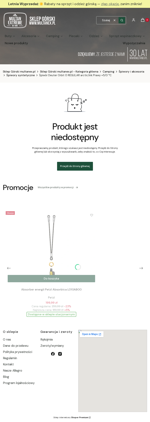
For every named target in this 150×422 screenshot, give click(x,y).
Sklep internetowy (70, 417)
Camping (108, 71)
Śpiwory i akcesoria (131, 71)
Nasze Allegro (12, 370)
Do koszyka (51, 278)
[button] (122, 20)
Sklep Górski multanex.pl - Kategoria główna (69, 71)
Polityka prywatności (17, 352)
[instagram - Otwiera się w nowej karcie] (60, 354)
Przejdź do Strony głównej (75, 166)
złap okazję (110, 4)
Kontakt (8, 364)
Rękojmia (46, 339)
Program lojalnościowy (19, 383)
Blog (6, 377)
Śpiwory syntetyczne (20, 75)
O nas (7, 339)
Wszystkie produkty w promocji (56, 187)
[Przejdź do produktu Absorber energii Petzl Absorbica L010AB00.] (51, 247)
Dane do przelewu (15, 346)
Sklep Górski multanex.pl (19, 71)
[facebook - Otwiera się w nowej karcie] (53, 354)
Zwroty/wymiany (52, 346)
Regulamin (10, 358)
